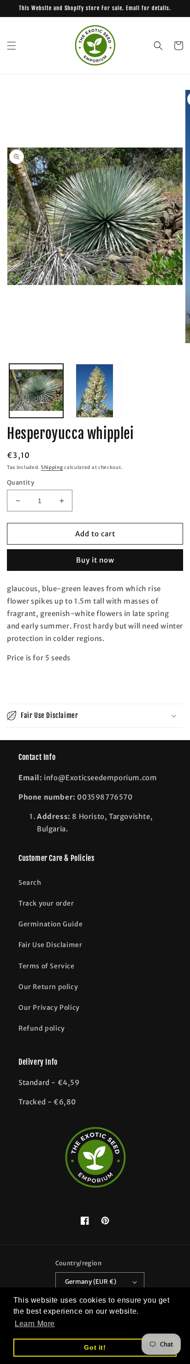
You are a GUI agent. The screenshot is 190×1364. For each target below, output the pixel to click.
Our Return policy (48, 987)
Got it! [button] (95, 1347)
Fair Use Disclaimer (50, 945)
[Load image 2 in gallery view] (95, 391)
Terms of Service (46, 966)
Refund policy (41, 1028)
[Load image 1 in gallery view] (36, 391)
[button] (11, 46)
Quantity (20, 482)
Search (30, 882)
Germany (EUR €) (91, 1282)
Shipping (52, 467)
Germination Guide (50, 924)
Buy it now (95, 560)
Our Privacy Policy (49, 1007)
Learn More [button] (35, 1324)
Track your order (46, 903)
